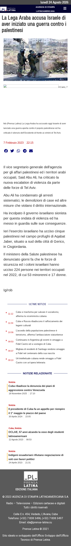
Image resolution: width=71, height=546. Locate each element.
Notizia (12, 382)
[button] (5, 150)
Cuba (11, 428)
